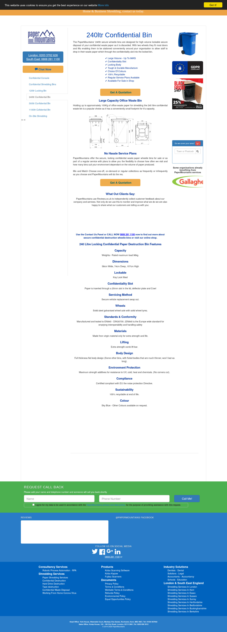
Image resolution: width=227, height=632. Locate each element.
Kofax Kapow (111, 573)
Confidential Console (39, 77)
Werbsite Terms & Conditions (119, 589)
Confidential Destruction (54, 580)
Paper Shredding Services (55, 577)
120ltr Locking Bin (37, 90)
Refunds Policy (112, 592)
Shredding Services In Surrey (182, 599)
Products (107, 567)
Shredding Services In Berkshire (183, 611)
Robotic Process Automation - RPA (59, 570)
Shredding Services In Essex (181, 592)
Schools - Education (177, 579)
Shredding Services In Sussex (182, 596)
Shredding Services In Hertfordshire (185, 602)
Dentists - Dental (176, 570)
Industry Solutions (176, 567)
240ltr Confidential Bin (39, 96)
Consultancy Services (53, 567)
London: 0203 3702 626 (43, 55)
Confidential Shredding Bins (42, 84)
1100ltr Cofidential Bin (39, 109)
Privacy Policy (111, 583)
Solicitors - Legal (176, 573)
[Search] (198, 151)
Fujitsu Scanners (113, 576)
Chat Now (44, 69)
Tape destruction (50, 586)
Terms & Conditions (114, 586)
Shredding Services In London (182, 586)
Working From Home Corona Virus (59, 592)
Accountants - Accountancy (181, 576)
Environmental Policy (115, 596)
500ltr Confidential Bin (39, 103)
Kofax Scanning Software (117, 570)
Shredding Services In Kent (181, 589)
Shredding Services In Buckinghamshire (187, 608)
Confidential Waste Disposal (56, 589)
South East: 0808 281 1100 (43, 59)
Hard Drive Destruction (53, 583)
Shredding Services (52, 574)
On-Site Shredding (38, 115)
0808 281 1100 (127, 234)
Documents (108, 580)
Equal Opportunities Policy (118, 599)
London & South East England (184, 583)
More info (103, 5)
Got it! (213, 5)
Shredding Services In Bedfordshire (185, 605)
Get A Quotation (120, 92)
